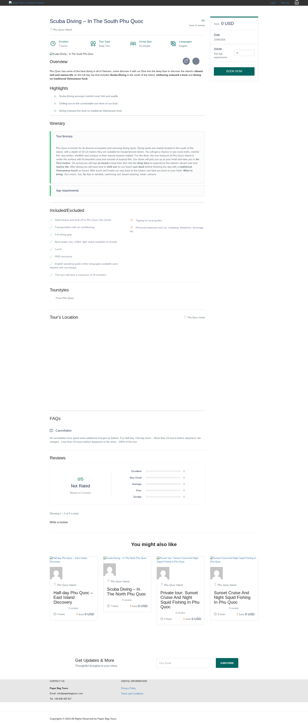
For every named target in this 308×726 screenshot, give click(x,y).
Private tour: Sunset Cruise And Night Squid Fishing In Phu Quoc (179, 599)
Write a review (59, 522)
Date (217, 34)
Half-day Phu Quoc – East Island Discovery (73, 597)
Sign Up (285, 2)
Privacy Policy (128, 688)
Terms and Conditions (132, 693)
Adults (218, 48)
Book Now (234, 71)
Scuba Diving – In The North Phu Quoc (126, 591)
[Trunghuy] (74, 573)
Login (273, 2)
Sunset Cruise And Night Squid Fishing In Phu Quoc (232, 597)
